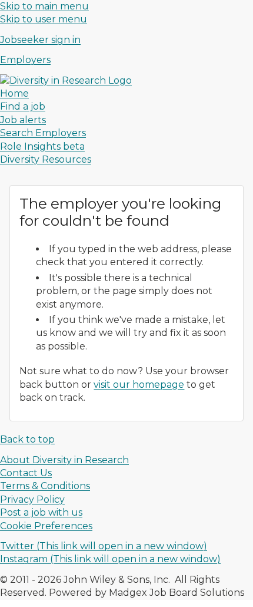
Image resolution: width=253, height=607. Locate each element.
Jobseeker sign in (40, 39)
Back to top (27, 439)
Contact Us (26, 473)
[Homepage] (66, 80)
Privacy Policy (32, 499)
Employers (25, 59)
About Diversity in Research (64, 460)
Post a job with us (41, 512)
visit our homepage (139, 384)
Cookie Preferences (46, 526)
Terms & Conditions (45, 485)
